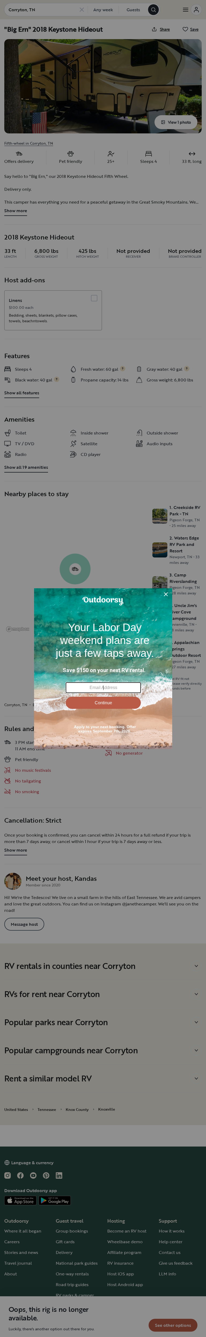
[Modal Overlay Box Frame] (103, 668)
